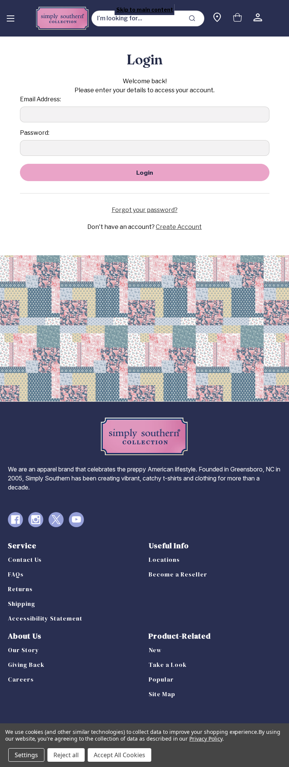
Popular (161, 679)
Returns (20, 589)
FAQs (16, 574)
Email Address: (40, 99)
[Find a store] (217, 18)
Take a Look (168, 664)
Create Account (179, 226)
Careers (21, 679)
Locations (164, 559)
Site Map (162, 694)
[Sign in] (258, 18)
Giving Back (26, 664)
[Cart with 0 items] (237, 18)
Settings (26, 755)
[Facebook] (15, 519)
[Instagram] (35, 519)
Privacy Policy (205, 738)
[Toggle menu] (10, 18)
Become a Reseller (178, 574)
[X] (56, 519)
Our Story (23, 650)
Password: (34, 132)
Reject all (66, 755)
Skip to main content (144, 9)
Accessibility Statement (45, 618)
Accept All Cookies (119, 755)
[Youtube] (76, 519)
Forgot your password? (145, 209)
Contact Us (25, 559)
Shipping (21, 603)
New (155, 650)
